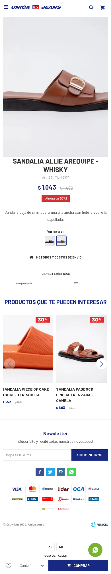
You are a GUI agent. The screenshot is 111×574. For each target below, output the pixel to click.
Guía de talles (55, 555)
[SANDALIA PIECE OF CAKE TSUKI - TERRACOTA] (27, 348)
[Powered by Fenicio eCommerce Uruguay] (99, 524)
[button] (101, 364)
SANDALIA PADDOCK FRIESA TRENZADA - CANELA (74, 395)
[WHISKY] (61, 241)
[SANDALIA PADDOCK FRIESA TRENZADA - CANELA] (81, 348)
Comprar (81, 565)
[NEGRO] (50, 241)
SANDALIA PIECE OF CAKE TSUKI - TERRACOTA (25, 392)
